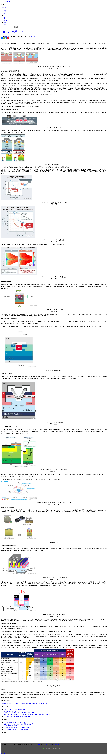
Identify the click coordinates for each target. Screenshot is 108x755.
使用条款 (49, 744)
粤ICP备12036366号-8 (6, 753)
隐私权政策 (56, 744)
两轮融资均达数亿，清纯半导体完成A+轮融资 (13, 703)
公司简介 (38, 744)
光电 (5, 15)
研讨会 (5, 20)
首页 (5, 10)
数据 (5, 17)
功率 (5, 12)
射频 (5, 13)
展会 (5, 24)
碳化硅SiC (34, 36)
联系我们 (44, 744)
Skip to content (4, 7)
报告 (5, 19)
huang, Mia (6, 36)
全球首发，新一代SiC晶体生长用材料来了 (37, 703)
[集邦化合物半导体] (6, 1)
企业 (5, 22)
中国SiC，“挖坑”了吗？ (13, 31)
